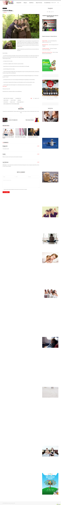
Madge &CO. (5, 146)
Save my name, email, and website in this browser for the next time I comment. (15, 189)
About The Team (39, 2)
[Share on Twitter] (35, 98)
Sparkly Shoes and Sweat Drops (47, 52)
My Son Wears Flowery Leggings (20, 136)
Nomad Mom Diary (45, 44)
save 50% (56, 96)
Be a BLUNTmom (47, 2)
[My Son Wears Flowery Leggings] (21, 132)
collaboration (18, 98)
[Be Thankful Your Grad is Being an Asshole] (8, 132)
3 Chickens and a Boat (45, 48)
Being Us (25, 2)
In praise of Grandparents (12, 119)
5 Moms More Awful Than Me (33, 136)
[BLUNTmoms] (8, 3)
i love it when (13, 100)
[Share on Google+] (37, 98)
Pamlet (4, 154)
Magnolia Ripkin (44, 40)
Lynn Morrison (5, 162)
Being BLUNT (19, 2)
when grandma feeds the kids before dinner (11, 103)
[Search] (57, 2)
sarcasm (19, 100)
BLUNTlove (31, 2)
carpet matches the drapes (8, 98)
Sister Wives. (5, 86)
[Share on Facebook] (33, 98)
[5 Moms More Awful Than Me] (33, 132)
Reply (38, 162)
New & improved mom (30, 119)
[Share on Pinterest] (38, 98)
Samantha (5, 12)
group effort (6, 100)
